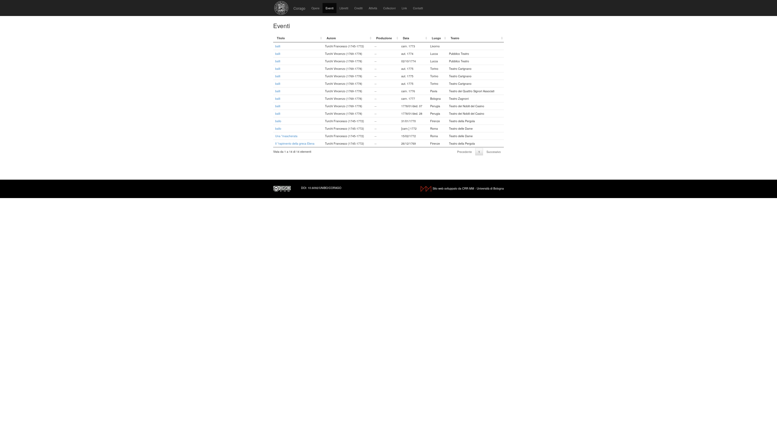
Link (404, 8)
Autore (331, 38)
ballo (278, 121)
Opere (315, 8)
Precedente (464, 152)
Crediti (358, 8)
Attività (373, 8)
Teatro (455, 38)
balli (277, 46)
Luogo (436, 38)
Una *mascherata (286, 136)
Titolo (281, 38)
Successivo (493, 152)
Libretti (344, 8)
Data (406, 38)
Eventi (329, 8)
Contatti (418, 8)
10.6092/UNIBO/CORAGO (324, 188)
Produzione (384, 38)
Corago (299, 8)
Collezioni (389, 8)
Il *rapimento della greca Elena (294, 143)
